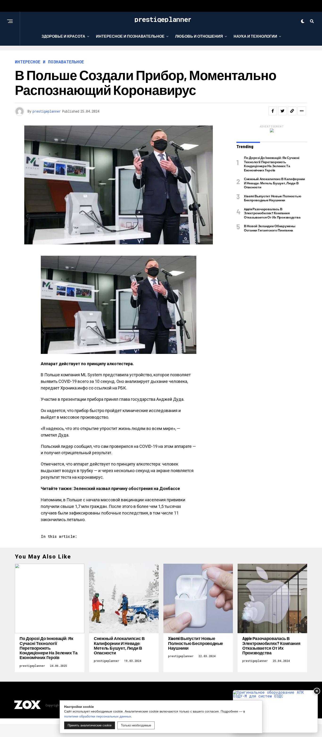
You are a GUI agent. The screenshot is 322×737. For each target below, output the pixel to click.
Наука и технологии (255, 36)
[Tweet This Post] (282, 111)
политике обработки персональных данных (97, 716)
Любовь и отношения (199, 36)
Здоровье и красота (63, 36)
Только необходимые (136, 725)
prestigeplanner (47, 111)
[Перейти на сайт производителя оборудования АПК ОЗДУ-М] (275, 711)
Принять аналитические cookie (89, 725)
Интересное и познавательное (130, 36)
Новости (159, 55)
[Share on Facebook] (272, 111)
